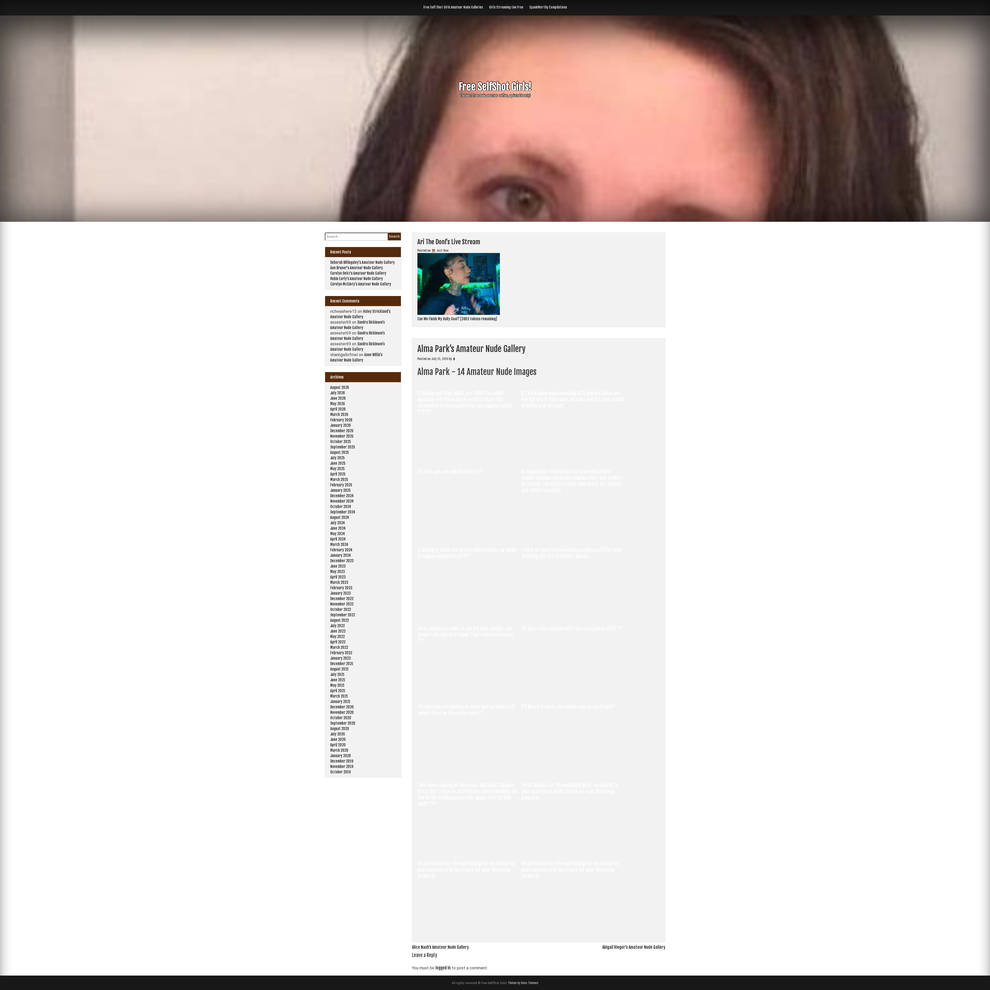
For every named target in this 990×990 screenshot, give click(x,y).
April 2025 (337, 474)
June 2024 (338, 528)
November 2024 (342, 501)
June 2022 (337, 631)
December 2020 (342, 707)
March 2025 (339, 479)
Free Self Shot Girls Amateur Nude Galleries (453, 7)
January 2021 (340, 701)
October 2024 (340, 506)
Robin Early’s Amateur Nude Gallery (356, 278)
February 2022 (341, 653)
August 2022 (339, 620)
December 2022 (341, 598)
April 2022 (337, 642)
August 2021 (339, 669)
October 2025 (340, 441)
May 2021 (337, 685)
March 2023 (339, 582)
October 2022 (340, 609)
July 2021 (337, 674)
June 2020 (338, 739)
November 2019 (341, 766)
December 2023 (342, 561)
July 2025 (337, 458)
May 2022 (337, 636)
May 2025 (337, 469)
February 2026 (341, 420)
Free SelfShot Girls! (495, 86)
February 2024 (341, 550)
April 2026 (338, 409)
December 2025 (341, 431)
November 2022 (341, 604)
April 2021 (337, 691)
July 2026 (337, 393)
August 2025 (339, 452)
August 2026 (339, 387)
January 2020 (340, 756)
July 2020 (337, 734)
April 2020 (338, 745)
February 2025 (341, 485)
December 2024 (342, 496)
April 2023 (338, 577)
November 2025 (341, 436)
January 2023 (340, 593)
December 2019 (341, 761)
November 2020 (342, 712)
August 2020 (339, 728)
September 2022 (342, 615)
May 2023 (337, 571)
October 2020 (340, 718)
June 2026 (338, 398)
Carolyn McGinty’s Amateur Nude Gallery (360, 284)
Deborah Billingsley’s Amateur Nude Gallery (362, 262)
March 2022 (339, 647)
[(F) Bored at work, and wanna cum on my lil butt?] (572, 772)
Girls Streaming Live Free (506, 7)
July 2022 (337, 626)
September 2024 (342, 512)
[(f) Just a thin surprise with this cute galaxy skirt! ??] (572, 693)
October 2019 (340, 772)
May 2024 (337, 533)
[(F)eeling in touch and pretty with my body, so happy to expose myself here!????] (469, 615)
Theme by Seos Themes (523, 983)
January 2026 (340, 425)
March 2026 (339, 414)
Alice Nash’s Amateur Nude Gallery (440, 947)
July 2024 (337, 523)
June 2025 (337, 463)
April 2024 (338, 539)
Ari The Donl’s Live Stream (448, 242)
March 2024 (339, 544)
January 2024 (340, 555)
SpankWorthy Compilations (548, 7)
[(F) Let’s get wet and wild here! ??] (469, 536)
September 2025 (342, 447)
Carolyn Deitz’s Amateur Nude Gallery (358, 273)
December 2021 (341, 663)
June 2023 (338, 566)
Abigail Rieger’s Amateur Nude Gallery (633, 947)
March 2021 (339, 696)
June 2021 (337, 680)
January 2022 (340, 658)
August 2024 (339, 517)
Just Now (442, 250)
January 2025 (340, 490)
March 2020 (339, 750)
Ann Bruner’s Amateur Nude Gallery (356, 268)
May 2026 (337, 404)
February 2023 (341, 588)
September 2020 (342, 723)
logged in (443, 967)
